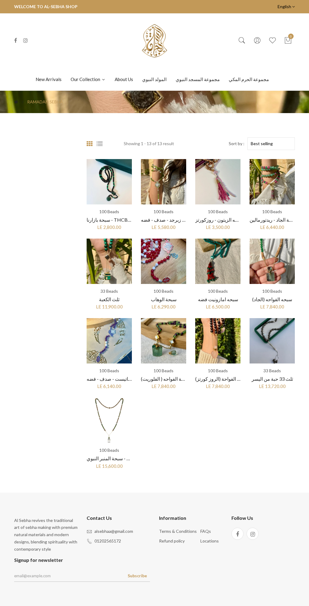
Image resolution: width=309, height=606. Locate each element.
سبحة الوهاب (164, 299)
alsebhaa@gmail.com (113, 531)
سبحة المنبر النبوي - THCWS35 (118, 458)
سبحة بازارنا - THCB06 (110, 220)
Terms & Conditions (178, 531)
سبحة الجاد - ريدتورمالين (274, 220)
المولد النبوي (154, 79)
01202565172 (107, 540)
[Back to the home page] (16, 102)
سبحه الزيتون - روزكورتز (219, 220)
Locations (209, 540)
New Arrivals (49, 79)
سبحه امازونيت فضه (218, 299)
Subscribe (137, 575)
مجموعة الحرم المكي (249, 79)
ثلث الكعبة (109, 299)
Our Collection (86, 79)
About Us (124, 79)
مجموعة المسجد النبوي (198, 79)
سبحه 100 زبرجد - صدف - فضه (171, 220)
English (285, 6)
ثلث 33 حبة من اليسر (272, 379)
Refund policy (172, 540)
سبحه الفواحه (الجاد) (272, 299)
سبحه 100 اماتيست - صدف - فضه (120, 379)
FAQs (205, 531)
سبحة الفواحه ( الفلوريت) (165, 379)
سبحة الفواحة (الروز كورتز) (221, 379)
